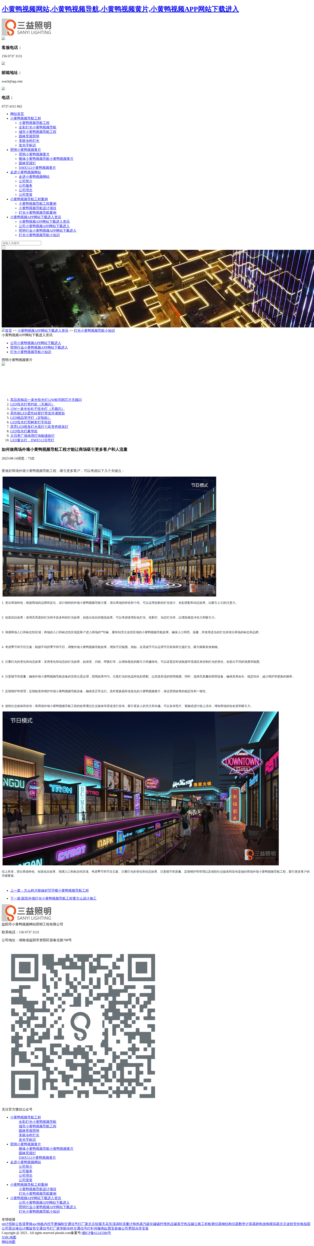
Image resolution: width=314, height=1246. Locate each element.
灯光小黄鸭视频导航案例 (37, 212)
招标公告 (15, 1224)
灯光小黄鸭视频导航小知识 (39, 235)
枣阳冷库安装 (138, 1228)
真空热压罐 (185, 1224)
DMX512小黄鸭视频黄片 (37, 167)
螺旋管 (31, 1228)
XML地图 (9, 1237)
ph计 (5, 1224)
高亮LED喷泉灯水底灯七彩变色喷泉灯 (39, 427)
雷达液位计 (17, 1228)
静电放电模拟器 (268, 1224)
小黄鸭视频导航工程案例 (29, 199)
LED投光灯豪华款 (24, 431)
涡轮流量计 (124, 1224)
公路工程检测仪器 (208, 1224)
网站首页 (17, 114)
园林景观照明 (29, 136)
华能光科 (66, 1228)
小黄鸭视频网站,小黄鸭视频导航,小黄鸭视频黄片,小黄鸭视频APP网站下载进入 (120, 9)
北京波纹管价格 (292, 1224)
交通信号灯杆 (83, 1228)
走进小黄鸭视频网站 (25, 172)
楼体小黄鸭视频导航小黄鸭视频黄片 (46, 159)
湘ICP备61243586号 (96, 1233)
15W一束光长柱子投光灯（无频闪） (37, 409)
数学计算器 (247, 1224)
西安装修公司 (118, 1228)
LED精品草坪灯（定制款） (30, 418)
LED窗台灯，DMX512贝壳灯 (32, 440)
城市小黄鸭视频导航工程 (37, 132)
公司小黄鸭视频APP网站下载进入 (44, 226)
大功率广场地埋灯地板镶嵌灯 (32, 435)
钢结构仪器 (230, 1224)
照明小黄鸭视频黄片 (25, 150)
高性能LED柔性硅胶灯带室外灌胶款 (37, 413)
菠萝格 (27, 1224)
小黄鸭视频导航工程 (25, 118)
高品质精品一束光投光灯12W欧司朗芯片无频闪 (46, 400)
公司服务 (25, 185)
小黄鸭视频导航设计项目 (37, 208)
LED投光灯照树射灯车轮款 (30, 422)
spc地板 (38, 1224)
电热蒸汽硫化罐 (145, 1224)
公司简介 (25, 181)
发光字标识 (27, 145)
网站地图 (8, 1242)
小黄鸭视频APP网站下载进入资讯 (35, 217)
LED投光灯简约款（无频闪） (32, 404)
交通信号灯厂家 (76, 1224)
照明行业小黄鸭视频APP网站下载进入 (47, 230)
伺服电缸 (101, 1228)
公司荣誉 (25, 194)
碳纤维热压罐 (167, 1224)
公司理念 (25, 190)
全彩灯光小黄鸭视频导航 (37, 127)
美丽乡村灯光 (29, 141)
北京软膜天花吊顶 (102, 1224)
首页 (8, 330)
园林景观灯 (27, 163)
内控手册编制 (54, 1224)
